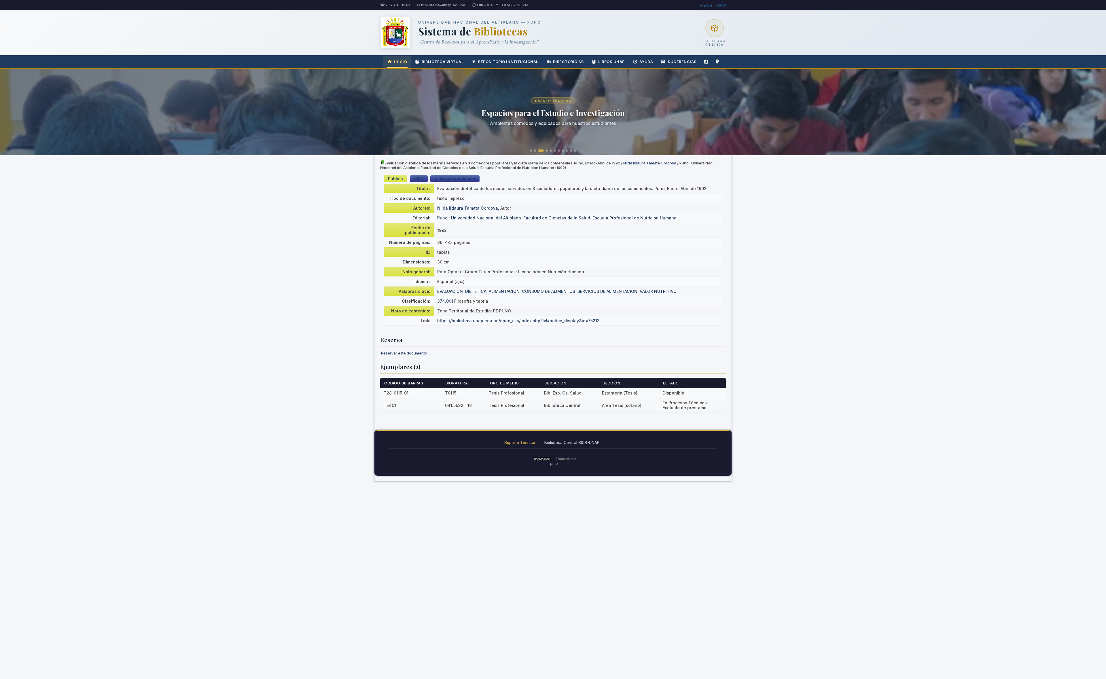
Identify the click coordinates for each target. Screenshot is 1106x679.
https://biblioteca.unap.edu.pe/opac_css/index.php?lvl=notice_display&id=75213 (518, 320)
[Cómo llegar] (717, 61)
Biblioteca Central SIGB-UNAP (571, 442)
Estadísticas (566, 459)
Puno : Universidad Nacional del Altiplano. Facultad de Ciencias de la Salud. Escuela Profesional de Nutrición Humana (557, 217)
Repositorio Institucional (508, 62)
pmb (554, 463)
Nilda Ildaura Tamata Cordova (649, 163)
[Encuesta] (706, 61)
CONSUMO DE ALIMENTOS (548, 291)
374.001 (445, 301)
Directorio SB (568, 62)
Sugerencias (682, 62)
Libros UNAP (611, 62)
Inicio (400, 62)
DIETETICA (475, 291)
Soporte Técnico (519, 442)
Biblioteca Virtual (442, 62)
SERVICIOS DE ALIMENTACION (607, 291)
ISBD (418, 178)
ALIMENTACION (504, 291)
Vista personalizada (455, 178)
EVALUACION (450, 291)
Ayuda (646, 62)
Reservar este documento (404, 353)
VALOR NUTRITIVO (658, 291)
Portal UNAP (713, 5)
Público (395, 178)
